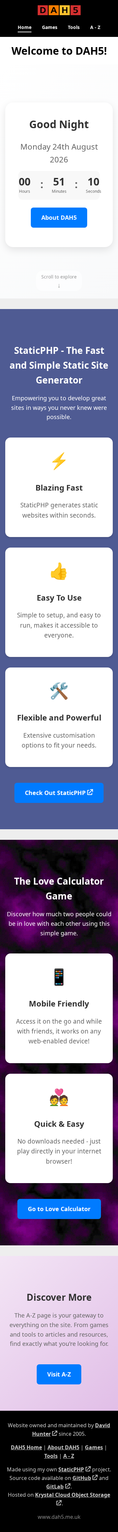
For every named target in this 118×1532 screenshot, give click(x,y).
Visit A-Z (59, 1374)
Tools (74, 27)
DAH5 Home (26, 1447)
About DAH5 (59, 217)
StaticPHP (71, 1469)
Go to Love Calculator (59, 1209)
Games (49, 27)
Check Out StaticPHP (55, 793)
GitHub (81, 1478)
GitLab (55, 1486)
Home (24, 27)
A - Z (95, 27)
